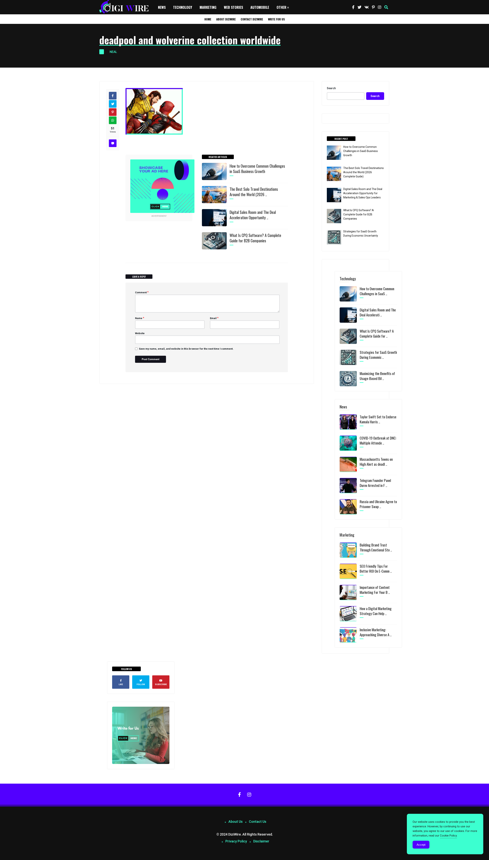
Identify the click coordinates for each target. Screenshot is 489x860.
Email (214, 318)
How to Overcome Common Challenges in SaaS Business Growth (257, 168)
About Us (235, 822)
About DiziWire (226, 19)
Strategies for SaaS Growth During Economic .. (378, 354)
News (162, 7)
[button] (386, 7)
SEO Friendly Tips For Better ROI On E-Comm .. (376, 568)
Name (139, 318)
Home (207, 19)
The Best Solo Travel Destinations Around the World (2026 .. (254, 191)
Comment (142, 292)
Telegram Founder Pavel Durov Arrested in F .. (375, 483)
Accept (421, 844)
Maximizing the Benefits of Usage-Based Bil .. (377, 376)
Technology (182, 7)
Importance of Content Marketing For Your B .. (375, 589)
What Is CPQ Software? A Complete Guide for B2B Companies (255, 237)
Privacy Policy (236, 841)
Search (331, 88)
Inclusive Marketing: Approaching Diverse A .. (376, 632)
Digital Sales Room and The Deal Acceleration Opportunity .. (253, 214)
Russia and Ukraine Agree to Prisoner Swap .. (378, 504)
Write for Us (276, 19)
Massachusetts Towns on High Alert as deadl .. (376, 461)
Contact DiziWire (252, 19)
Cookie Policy (448, 835)
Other (281, 7)
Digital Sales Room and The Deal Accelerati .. (378, 312)
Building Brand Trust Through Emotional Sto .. (376, 547)
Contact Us (257, 822)
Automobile (259, 7)
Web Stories (233, 7)
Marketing (208, 7)
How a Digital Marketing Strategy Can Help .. (376, 611)
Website (140, 333)
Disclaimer (261, 841)
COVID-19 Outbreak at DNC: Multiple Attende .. (378, 440)
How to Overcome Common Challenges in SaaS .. (377, 291)
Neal (113, 52)
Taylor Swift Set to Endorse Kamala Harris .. (378, 419)
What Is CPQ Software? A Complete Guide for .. (377, 333)
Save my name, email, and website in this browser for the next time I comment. (186, 348)
